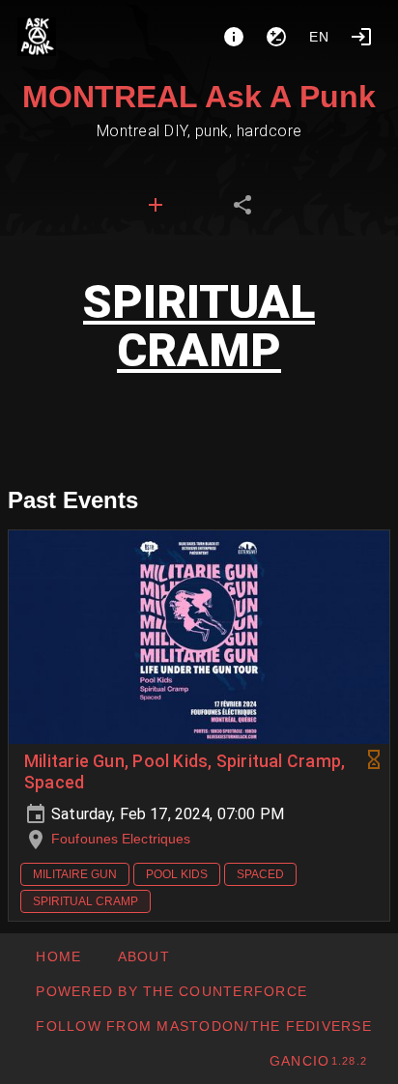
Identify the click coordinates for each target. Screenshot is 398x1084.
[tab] (155, 205)
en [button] (319, 36)
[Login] (361, 36)
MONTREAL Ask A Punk (199, 96)
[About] (234, 36)
